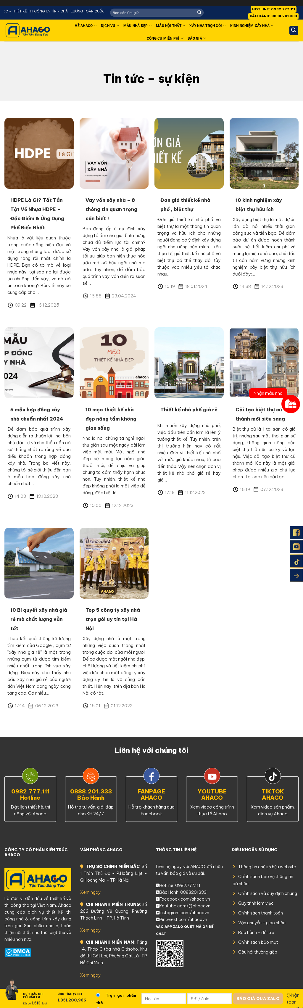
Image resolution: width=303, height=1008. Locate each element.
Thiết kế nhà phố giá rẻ (188, 410)
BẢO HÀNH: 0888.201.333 (273, 16)
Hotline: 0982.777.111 (179, 885)
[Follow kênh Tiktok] (296, 561)
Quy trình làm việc (256, 903)
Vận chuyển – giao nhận (262, 922)
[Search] (293, 30)
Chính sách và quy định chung (267, 893)
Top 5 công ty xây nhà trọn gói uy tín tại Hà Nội (113, 619)
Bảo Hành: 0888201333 (183, 892)
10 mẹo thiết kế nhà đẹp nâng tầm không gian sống (111, 419)
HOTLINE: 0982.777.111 (273, 9)
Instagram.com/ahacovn (184, 912)
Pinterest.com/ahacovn (183, 919)
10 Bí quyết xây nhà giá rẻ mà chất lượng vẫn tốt (38, 619)
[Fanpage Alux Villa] (296, 532)
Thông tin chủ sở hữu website (267, 866)
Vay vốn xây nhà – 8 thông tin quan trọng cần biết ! (111, 209)
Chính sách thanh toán (260, 913)
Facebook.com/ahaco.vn (184, 899)
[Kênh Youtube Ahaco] (296, 546)
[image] (39, 152)
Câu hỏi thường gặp (257, 952)
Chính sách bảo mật (258, 942)
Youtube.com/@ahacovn (184, 906)
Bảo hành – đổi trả (256, 932)
